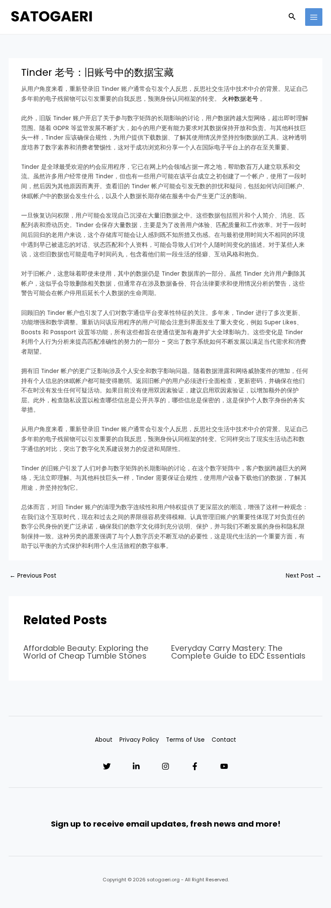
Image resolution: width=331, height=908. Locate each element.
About (103, 740)
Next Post (304, 576)
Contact (224, 740)
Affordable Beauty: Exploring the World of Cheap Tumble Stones (86, 652)
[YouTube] (224, 766)
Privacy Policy (139, 740)
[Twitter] (107, 766)
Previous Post (32, 576)
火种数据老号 (240, 99)
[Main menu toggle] (314, 17)
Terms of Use (185, 740)
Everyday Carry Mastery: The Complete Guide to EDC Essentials (238, 652)
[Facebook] (195, 766)
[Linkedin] (136, 766)
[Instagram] (165, 766)
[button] (292, 17)
